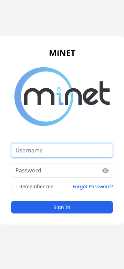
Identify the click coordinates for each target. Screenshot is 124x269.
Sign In (62, 207)
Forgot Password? (93, 186)
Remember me (36, 186)
